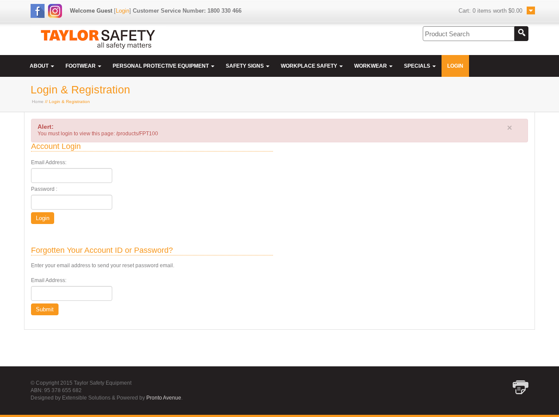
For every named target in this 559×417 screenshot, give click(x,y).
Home (38, 101)
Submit (45, 309)
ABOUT (40, 66)
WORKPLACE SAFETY (309, 66)
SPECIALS (417, 66)
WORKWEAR (371, 66)
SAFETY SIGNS (245, 66)
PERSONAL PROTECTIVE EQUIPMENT (161, 66)
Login (122, 10)
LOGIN (455, 66)
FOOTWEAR (81, 66)
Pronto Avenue (163, 398)
